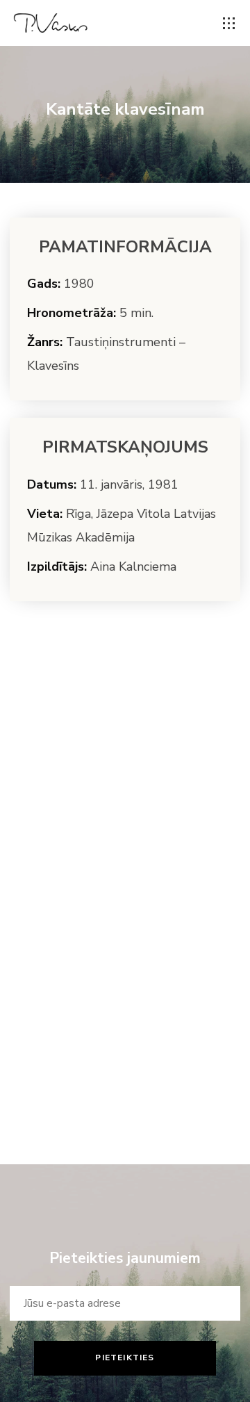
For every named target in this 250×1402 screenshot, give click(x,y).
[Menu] (229, 23)
